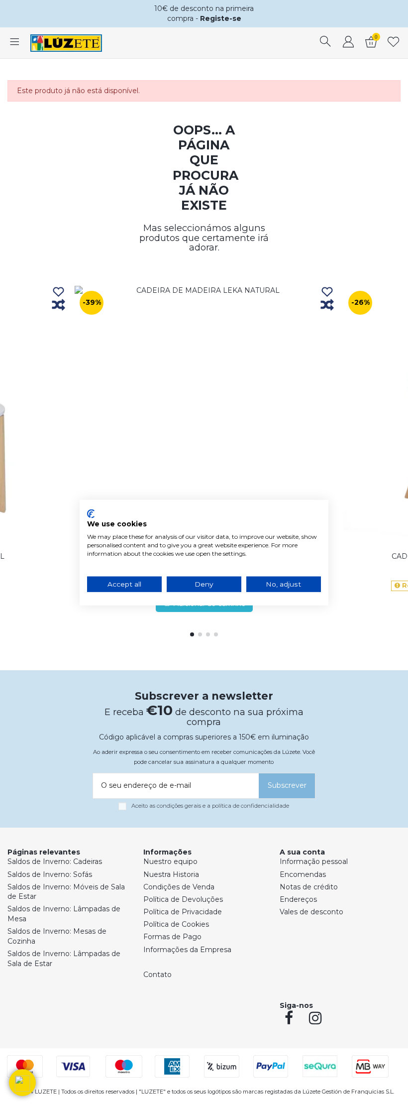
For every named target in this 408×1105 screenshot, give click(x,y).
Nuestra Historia (171, 874)
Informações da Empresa (187, 949)
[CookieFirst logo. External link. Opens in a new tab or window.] (91, 513)
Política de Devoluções (183, 899)
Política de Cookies (176, 924)
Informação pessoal (314, 861)
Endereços (298, 899)
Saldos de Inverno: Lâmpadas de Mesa (63, 913)
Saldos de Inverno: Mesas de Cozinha (56, 936)
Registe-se (220, 18)
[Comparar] (58, 305)
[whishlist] (393, 42)
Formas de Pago (172, 936)
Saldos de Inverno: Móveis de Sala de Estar (66, 891)
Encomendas (303, 874)
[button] (22, 1082)
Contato (157, 974)
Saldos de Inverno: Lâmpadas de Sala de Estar (63, 958)
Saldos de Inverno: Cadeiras (54, 861)
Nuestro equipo (170, 861)
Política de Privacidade (182, 911)
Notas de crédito (309, 886)
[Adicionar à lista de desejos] (58, 292)
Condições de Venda (178, 886)
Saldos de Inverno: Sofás (49, 874)
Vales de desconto (311, 911)
